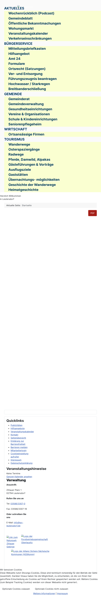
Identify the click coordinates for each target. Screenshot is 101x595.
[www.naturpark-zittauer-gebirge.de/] (14, 542)
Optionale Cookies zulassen (16, 589)
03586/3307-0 (18, 503)
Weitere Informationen (44, 593)
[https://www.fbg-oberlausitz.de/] (38, 542)
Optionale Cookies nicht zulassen (51, 589)
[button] (14, 8)
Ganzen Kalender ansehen (19, 476)
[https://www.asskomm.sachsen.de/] (31, 560)
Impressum (62, 593)
